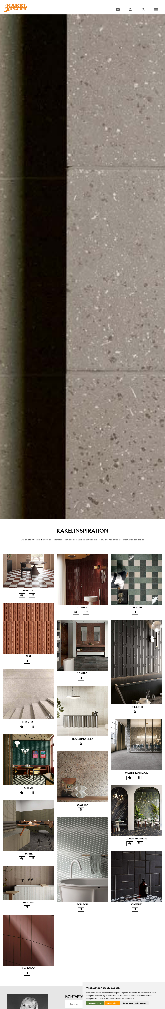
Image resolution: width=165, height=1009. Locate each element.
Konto (130, 9)
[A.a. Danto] (27, 973)
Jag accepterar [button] (95, 1003)
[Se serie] (32, 595)
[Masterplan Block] (129, 778)
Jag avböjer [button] (112, 1003)
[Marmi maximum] (129, 843)
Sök (142, 9)
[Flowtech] (81, 678)
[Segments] (135, 909)
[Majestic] (22, 595)
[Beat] (27, 661)
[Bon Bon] (81, 909)
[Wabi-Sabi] (27, 907)
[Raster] (22, 858)
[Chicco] (22, 793)
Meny (155, 9)
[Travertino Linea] (81, 744)
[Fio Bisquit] (135, 712)
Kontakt (117, 9)
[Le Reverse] (22, 727)
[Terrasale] (135, 612)
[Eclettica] (81, 810)
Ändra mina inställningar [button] (134, 1003)
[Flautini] (76, 612)
